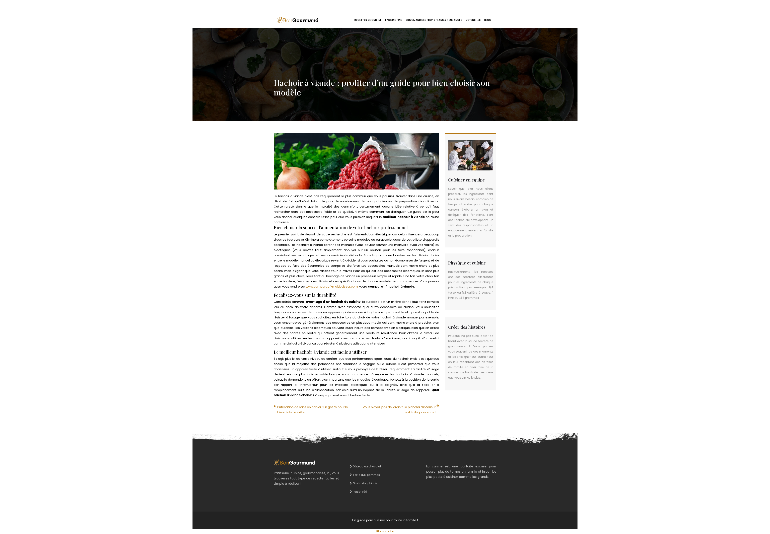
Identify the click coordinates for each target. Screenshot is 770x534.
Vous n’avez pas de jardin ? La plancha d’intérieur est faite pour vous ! (399, 409)
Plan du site (385, 531)
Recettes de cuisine (368, 20)
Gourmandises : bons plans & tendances (434, 20)
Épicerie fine (393, 20)
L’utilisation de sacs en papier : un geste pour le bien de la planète (312, 409)
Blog (487, 20)
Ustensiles (473, 20)
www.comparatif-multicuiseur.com (332, 286)
